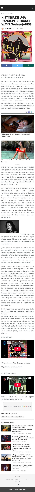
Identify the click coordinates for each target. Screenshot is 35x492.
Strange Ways (19, 416)
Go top (17, 476)
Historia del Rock (10, 13)
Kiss (12, 416)
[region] (17, 2)
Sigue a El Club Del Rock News (17, 406)
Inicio (2, 13)
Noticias (14, 413)
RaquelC (9, 28)
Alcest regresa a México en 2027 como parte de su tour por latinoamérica (22, 467)
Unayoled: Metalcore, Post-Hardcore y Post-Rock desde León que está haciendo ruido (22, 437)
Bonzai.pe (17, 481)
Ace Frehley (5, 416)
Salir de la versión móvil (17, 489)
